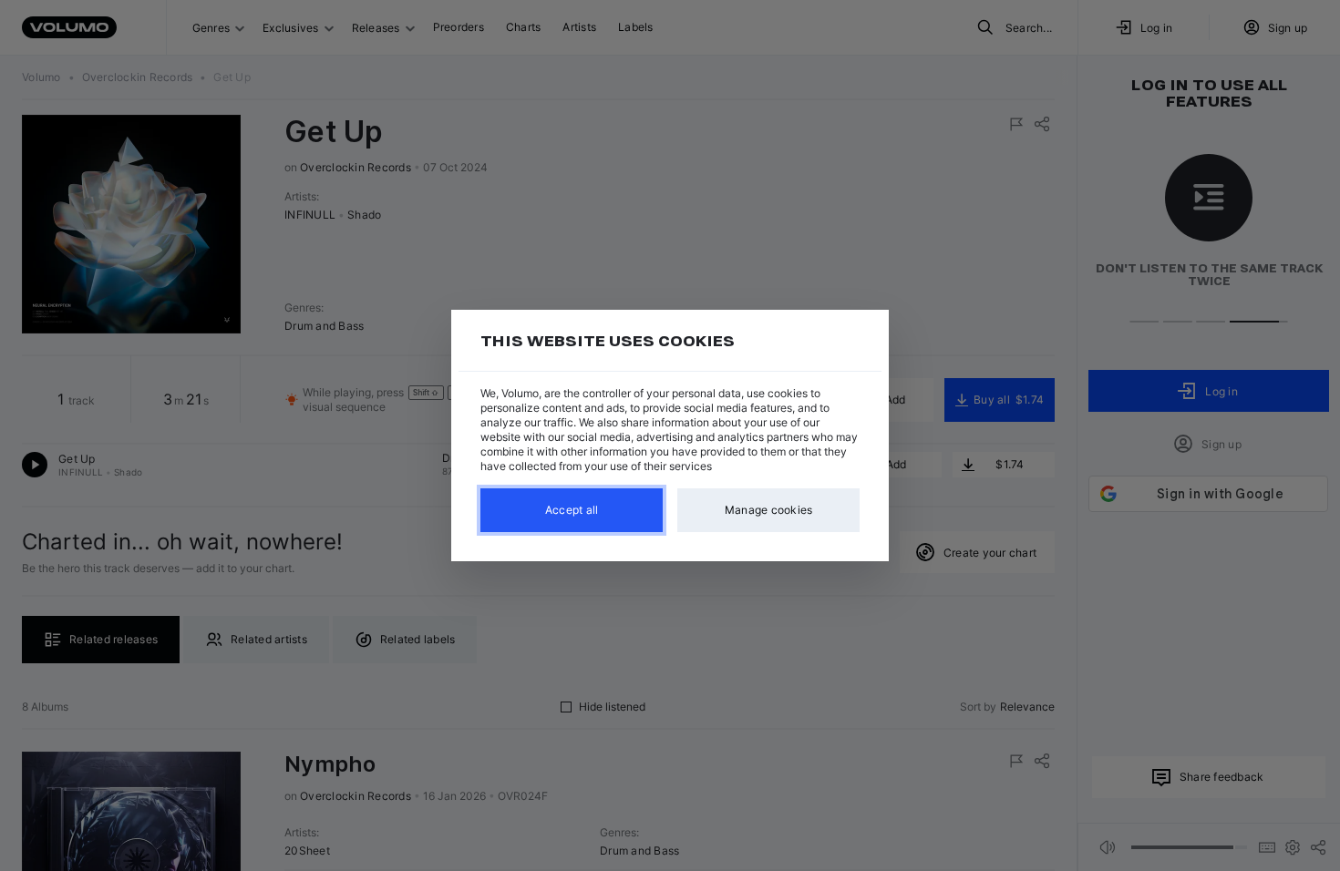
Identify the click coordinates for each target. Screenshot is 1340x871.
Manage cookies (769, 510)
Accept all (572, 510)
